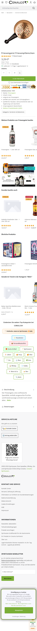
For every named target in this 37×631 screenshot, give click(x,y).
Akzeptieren (19, 610)
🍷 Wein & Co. (13, 371)
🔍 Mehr (18, 377)
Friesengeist (12, 93)
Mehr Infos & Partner (11, 603)
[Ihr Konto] (31, 2)
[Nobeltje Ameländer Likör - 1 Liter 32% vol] (12, 206)
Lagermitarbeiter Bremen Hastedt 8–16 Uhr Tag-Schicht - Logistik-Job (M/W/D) (16, 544)
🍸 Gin (8, 360)
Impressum (5, 510)
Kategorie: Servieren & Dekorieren (13, 112)
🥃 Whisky (12, 366)
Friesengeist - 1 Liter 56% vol (10, 149)
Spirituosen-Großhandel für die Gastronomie (15, 533)
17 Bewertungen (17, 56)
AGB (2, 507)
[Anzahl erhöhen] (14, 73)
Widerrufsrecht (6, 501)
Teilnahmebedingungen (9, 527)
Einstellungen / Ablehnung (18, 616)
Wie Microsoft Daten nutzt (18, 605)
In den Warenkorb (18, 79)
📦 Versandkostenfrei (18, 343)
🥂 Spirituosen (26, 349)
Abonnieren (7, 578)
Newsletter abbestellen (8, 524)
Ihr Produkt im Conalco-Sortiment (12, 536)
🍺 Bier (25, 371)
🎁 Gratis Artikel (11, 349)
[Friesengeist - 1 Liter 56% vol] (12, 136)
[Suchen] (33, 8)
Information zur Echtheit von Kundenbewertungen (17, 495)
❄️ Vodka (24, 366)
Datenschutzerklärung (8, 498)
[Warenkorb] (34, 2)
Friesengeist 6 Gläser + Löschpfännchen (8, 264)
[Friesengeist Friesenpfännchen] (18, 31)
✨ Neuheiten (18, 338)
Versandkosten (15, 63)
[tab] (18, 394)
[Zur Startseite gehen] (18, 2)
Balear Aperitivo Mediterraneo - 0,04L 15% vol (11, 307)
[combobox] (15, 8)
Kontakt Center (6, 488)
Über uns (4, 539)
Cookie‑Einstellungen (8, 504)
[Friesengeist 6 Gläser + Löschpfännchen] (12, 250)
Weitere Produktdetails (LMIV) (12, 108)
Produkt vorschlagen (7, 530)
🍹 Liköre (8, 355)
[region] (18, 32)
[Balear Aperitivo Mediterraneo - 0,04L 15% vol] (12, 292)
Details (32, 628)
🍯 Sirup (19, 355)
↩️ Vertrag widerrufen (10, 435)
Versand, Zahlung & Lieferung (10, 491)
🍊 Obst (29, 355)
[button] (32, 621)
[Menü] (2, 2)
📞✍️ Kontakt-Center (9, 428)
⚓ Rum (18, 360)
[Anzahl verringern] (3, 73)
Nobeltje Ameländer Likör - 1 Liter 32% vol (10, 220)
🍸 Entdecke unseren (18, 331)
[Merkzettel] (6, 2)
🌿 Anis (28, 360)
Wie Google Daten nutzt (24, 603)
